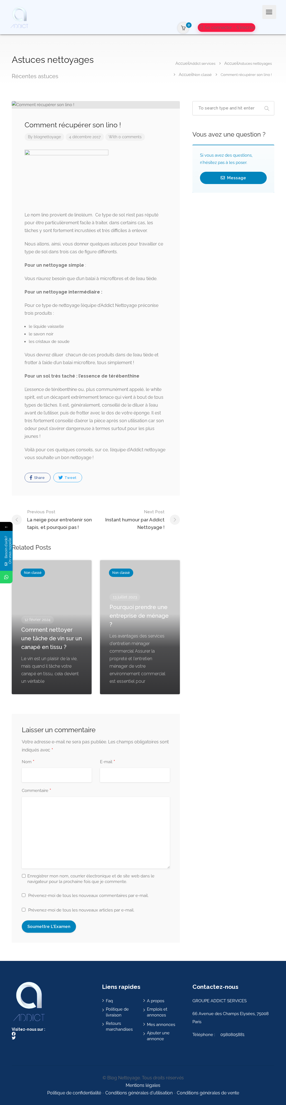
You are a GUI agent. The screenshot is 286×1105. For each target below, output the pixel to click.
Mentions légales (143, 1085)
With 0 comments (125, 137)
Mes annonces (161, 1024)
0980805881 (232, 1034)
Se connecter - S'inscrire (229, 27)
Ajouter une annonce (158, 1035)
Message (236, 177)
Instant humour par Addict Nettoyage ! (135, 519)
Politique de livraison (117, 1012)
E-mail (107, 762)
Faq (109, 1000)
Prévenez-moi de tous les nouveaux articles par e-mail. (81, 910)
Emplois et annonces (157, 1012)
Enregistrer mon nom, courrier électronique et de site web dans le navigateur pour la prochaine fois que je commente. (90, 879)
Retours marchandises (119, 1026)
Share (39, 478)
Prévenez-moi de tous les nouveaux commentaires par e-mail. (88, 895)
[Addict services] (19, 17)
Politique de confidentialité (74, 1093)
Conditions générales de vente (208, 1093)
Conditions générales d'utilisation (139, 1093)
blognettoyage (47, 137)
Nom (28, 762)
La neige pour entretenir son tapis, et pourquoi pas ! (59, 519)
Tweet (70, 478)
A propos (155, 1000)
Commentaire (36, 790)
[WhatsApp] (6, 577)
